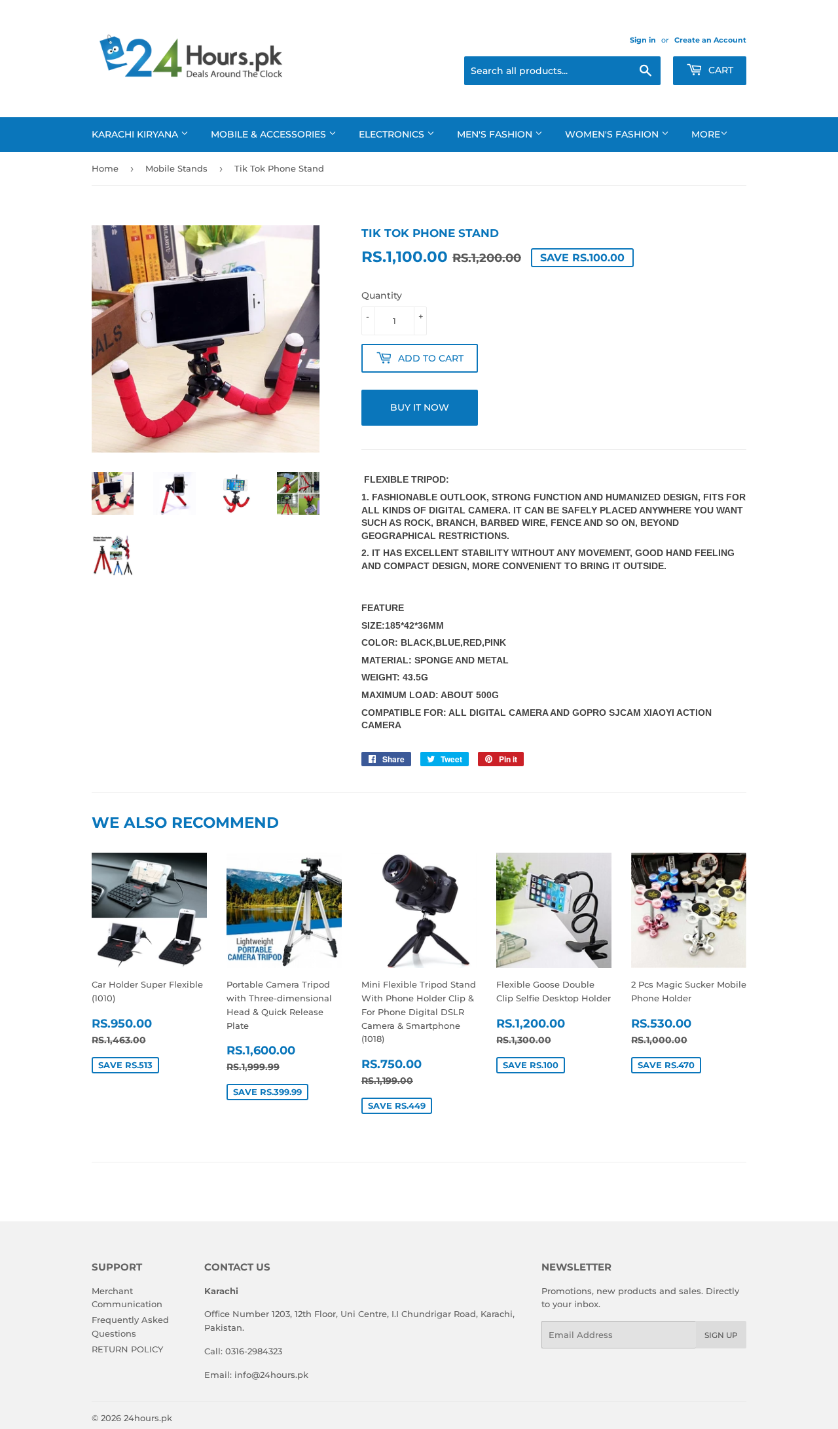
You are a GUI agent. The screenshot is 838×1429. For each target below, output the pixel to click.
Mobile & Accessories (270, 134)
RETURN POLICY (127, 1349)
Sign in (643, 40)
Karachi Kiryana (136, 134)
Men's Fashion (496, 134)
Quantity (381, 295)
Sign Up (721, 1335)
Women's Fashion (613, 134)
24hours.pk (148, 1418)
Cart (719, 70)
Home (105, 168)
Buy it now (419, 407)
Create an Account (710, 40)
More (705, 134)
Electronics (393, 134)
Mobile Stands (176, 168)
